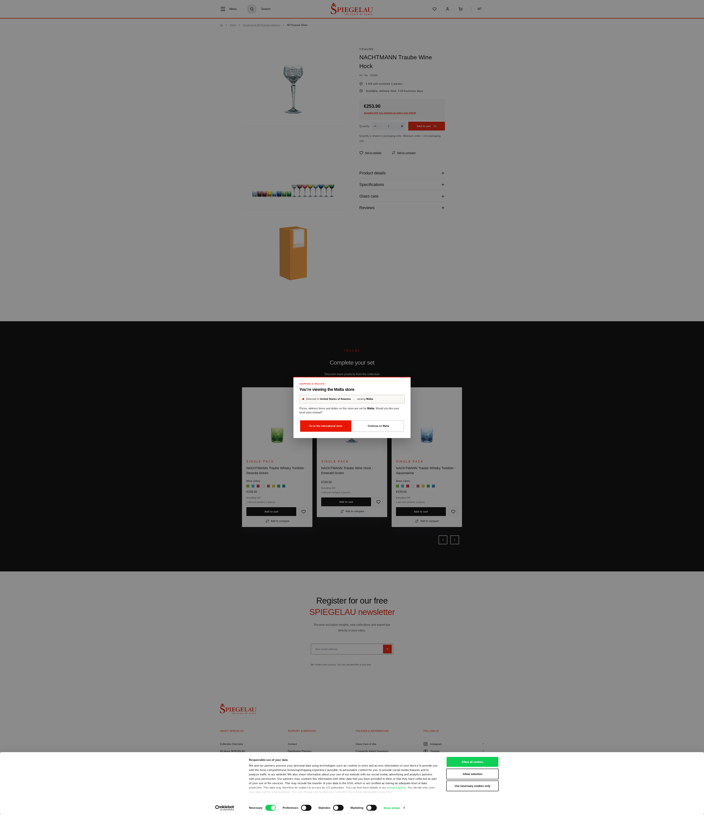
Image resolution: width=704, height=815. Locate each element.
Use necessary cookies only (472, 785)
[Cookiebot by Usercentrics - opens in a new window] (225, 808)
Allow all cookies (472, 761)
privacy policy (396, 787)
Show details (392, 807)
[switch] (306, 808)
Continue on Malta (378, 426)
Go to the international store (325, 426)
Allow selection (472, 773)
